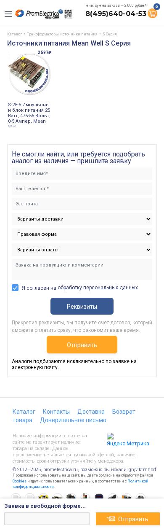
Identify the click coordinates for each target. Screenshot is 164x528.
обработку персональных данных (98, 288)
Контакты (56, 411)
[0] (152, 12)
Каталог (24, 411)
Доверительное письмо (73, 420)
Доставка (91, 411)
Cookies (19, 481)
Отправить (82, 345)
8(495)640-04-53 (115, 14)
